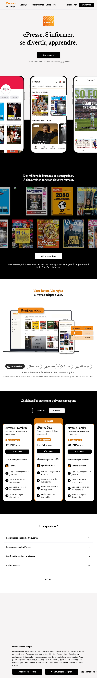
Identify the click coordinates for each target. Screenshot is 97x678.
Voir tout (48, 579)
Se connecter (71, 4)
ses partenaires (27, 651)
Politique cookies (36, 659)
